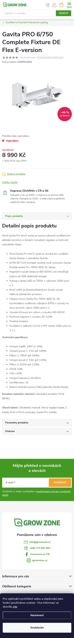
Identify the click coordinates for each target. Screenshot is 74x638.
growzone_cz (39, 560)
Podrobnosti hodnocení (50, 57)
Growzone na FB (40, 554)
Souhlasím (37, 628)
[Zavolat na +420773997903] (47, 5)
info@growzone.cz (39, 542)
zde (15, 607)
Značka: (9, 182)
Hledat (63, 13)
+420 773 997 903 (39, 548)
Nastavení (37, 615)
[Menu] (69, 4)
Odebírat (60, 482)
